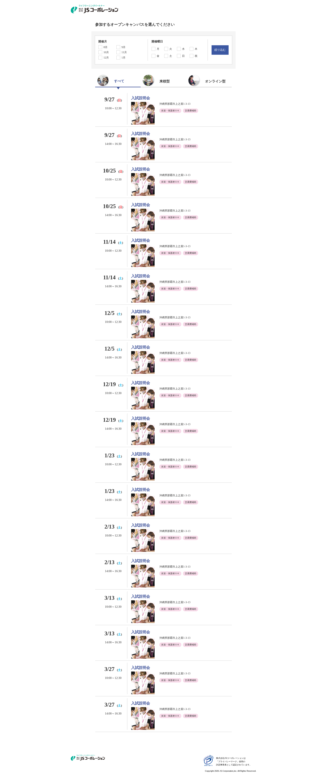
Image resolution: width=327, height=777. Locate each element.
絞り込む (220, 49)
